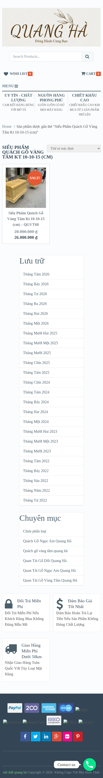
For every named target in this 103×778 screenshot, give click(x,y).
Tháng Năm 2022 (36, 490)
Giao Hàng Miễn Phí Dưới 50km (32, 651)
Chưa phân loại (34, 531)
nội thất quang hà (15, 772)
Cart (91, 74)
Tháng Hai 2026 (35, 313)
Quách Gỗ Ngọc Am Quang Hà (47, 541)
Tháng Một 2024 (36, 422)
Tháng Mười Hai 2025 (40, 333)
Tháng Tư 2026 (35, 294)
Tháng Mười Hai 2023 (40, 431)
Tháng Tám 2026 (36, 274)
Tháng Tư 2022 (35, 500)
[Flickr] (67, 736)
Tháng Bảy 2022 (36, 471)
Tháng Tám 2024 (36, 392)
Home (6, 126)
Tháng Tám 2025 (36, 372)
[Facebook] (25, 736)
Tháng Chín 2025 (36, 363)
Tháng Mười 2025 (37, 353)
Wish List (18, 74)
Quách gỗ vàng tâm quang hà (45, 551)
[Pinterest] (78, 736)
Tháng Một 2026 (36, 323)
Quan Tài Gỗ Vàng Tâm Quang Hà (50, 580)
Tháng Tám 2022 (36, 461)
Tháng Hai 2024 (35, 412)
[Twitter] (35, 736)
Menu (8, 86)
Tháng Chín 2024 (36, 382)
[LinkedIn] (46, 736)
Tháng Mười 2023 (37, 451)
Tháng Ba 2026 (35, 304)
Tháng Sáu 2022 (35, 481)
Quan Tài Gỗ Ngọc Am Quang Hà (49, 570)
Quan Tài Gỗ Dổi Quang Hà (45, 561)
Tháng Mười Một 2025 (40, 343)
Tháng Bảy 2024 (36, 402)
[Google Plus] (57, 736)
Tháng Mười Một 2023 (40, 441)
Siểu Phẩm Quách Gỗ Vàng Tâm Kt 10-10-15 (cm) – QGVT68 (26, 219)
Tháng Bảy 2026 (36, 284)
